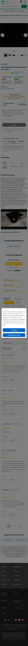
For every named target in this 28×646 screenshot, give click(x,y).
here (23, 319)
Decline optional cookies (14, 335)
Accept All (14, 330)
